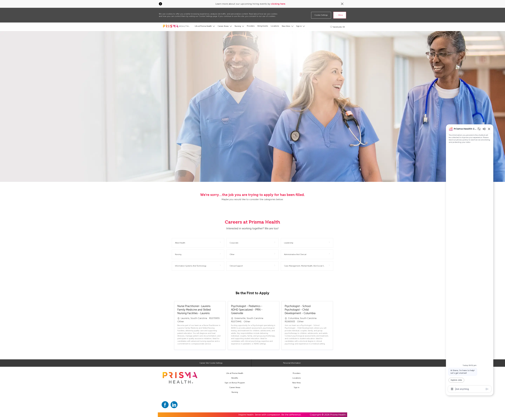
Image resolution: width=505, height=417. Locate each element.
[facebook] (165, 404)
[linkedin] (174, 404)
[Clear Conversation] (479, 129)
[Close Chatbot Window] (489, 129)
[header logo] (176, 26)
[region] (469, 258)
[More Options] (452, 389)
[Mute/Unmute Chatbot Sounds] (484, 129)
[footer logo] (180, 377)
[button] (321, 15)
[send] (487, 389)
